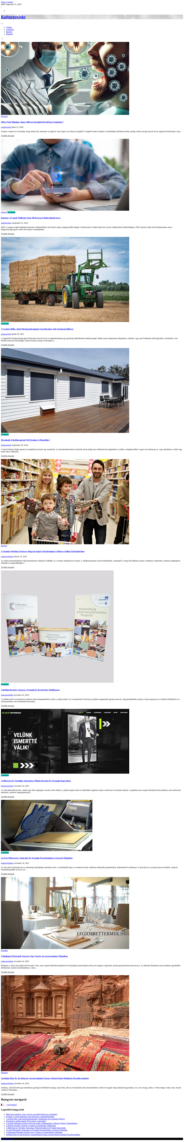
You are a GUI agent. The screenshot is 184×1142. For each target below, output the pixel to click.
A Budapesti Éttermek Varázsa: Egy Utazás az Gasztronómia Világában (34, 956)
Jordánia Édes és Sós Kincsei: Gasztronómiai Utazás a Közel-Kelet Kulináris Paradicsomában (45, 1078)
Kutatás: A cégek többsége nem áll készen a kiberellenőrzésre (31, 218)
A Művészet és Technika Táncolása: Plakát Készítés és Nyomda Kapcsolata (36, 781)
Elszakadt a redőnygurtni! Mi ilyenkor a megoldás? (25, 440)
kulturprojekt (6, 127)
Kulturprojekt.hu (7, 1139)
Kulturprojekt (13, 17)
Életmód (9, 34)
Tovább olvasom (7, 136)
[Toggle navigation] (2, 23)
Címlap (9, 27)
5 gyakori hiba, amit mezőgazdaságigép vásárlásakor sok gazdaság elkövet (37, 329)
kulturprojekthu (7, 556)
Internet (9, 32)
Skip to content (7, 2)
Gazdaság (10, 29)
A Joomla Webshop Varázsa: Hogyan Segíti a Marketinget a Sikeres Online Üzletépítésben (42, 551)
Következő (12, 1105)
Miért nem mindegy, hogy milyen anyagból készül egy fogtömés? (32, 122)
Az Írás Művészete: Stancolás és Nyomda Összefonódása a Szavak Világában (36, 858)
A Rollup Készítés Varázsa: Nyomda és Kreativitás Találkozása (30, 690)
